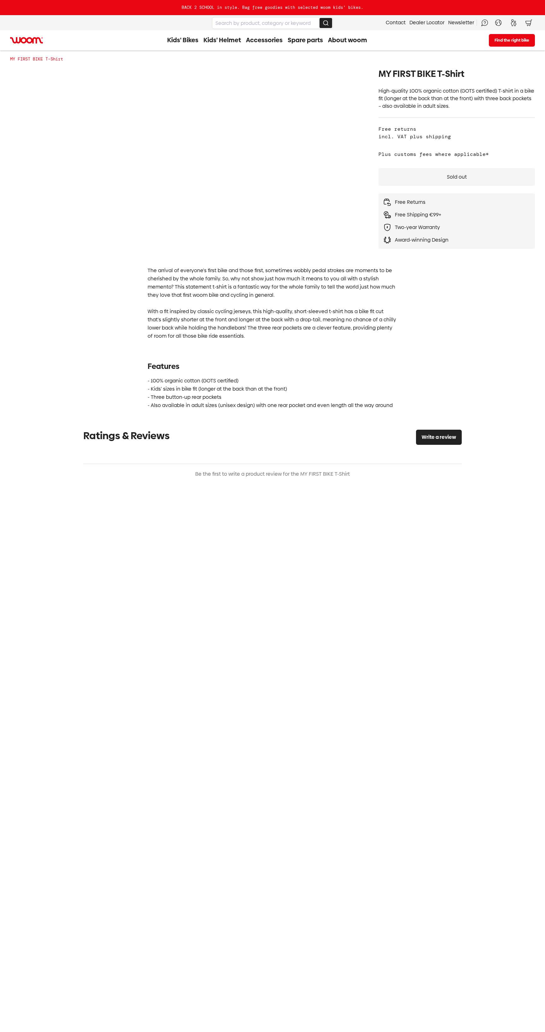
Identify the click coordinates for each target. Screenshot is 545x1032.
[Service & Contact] (484, 22)
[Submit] (326, 23)
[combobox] (272, 23)
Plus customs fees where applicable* (433, 154)
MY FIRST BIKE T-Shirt (36, 59)
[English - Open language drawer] (498, 22)
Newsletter (461, 22)
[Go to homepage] (26, 40)
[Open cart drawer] (528, 22)
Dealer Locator (426, 22)
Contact (396, 22)
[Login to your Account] (513, 22)
